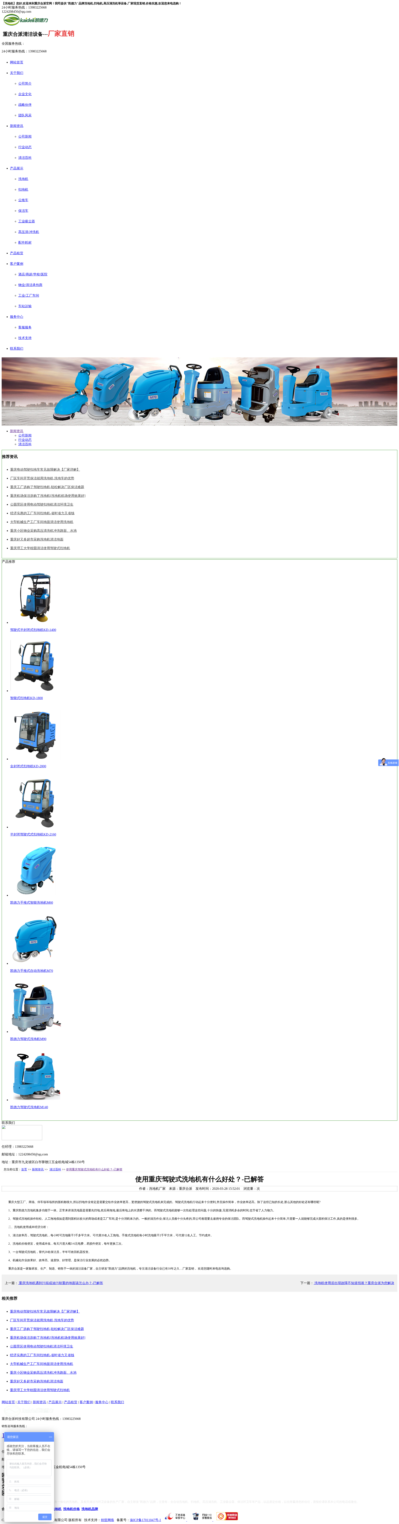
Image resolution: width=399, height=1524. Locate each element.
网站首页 (16, 62)
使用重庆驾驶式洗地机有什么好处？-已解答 (94, 1169)
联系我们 (16, 348)
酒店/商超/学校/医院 (32, 274)
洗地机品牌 (89, 1509)
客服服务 (25, 327)
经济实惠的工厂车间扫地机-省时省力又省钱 (42, 513)
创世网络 (107, 1520)
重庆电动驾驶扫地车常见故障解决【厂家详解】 (45, 469)
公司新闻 (25, 136)
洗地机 (23, 179)
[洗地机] (26, 24)
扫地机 (23, 189)
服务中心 (16, 316)
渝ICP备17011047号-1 (145, 1520)
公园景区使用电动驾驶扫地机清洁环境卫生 (41, 504)
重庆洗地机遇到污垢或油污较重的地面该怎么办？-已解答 (60, 1283)
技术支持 (25, 338)
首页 (24, 1169)
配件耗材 (25, 242)
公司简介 (25, 83)
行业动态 (25, 147)
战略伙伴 (25, 104)
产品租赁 (16, 253)
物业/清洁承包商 (30, 285)
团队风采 (25, 115)
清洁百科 (25, 157)
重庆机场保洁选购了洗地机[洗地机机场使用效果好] (47, 495)
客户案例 (16, 263)
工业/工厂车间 (28, 295)
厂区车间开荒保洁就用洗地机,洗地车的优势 (42, 478)
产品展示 (16, 168)
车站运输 (25, 306)
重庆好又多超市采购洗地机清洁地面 (36, 539)
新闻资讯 (16, 126)
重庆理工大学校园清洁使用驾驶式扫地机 (40, 548)
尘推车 (23, 200)
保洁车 (23, 210)
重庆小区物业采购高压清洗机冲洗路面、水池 (43, 530)
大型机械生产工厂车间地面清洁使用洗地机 (41, 522)
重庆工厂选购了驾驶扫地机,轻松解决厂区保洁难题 (47, 487)
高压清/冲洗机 (28, 232)
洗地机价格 (71, 1509)
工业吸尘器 (26, 221)
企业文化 (25, 94)
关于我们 (16, 73)
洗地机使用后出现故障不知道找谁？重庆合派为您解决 (354, 1283)
